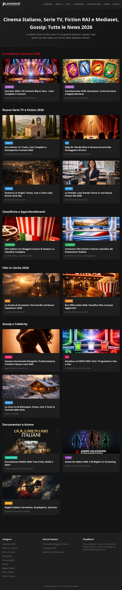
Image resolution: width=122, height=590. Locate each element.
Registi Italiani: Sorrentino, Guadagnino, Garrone (31, 507)
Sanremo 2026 (8, 544)
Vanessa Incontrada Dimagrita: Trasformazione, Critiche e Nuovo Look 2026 (30, 363)
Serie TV (59, 4)
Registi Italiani (8, 568)
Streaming (78, 4)
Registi (116, 4)
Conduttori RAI (49, 548)
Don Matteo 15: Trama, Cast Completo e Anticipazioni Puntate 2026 (25, 149)
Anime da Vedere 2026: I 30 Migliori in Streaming (90, 461)
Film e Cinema (8, 552)
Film (68, 4)
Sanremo (48, 4)
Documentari (94, 4)
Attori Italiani (8, 572)
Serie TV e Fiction (10, 548)
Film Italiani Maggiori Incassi (55, 544)
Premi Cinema (8, 576)
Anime (107, 4)
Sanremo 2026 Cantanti (53, 552)
